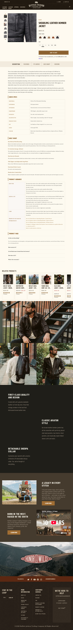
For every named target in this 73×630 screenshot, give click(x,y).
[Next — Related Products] (68, 284)
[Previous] (9, 27)
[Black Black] (57, 37)
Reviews (37, 597)
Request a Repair (39, 607)
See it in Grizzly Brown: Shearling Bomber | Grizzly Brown (39, 218)
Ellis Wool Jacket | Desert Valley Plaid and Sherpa (59, 287)
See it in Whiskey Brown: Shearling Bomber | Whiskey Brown (39, 222)
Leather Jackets (4, 7)
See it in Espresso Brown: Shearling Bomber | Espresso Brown (39, 220)
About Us (23, 595)
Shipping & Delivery (24, 611)
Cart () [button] (67, 1)
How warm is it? (12, 247)
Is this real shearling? (13, 238)
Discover (22, 7)
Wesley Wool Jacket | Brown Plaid (8, 287)
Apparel (16, 7)
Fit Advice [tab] (36, 64)
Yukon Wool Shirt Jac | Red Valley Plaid (46, 287)
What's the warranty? (13, 259)
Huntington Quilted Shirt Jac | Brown (20, 287)
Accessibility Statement (24, 618)
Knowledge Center (24, 601)
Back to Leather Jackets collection (33, 228)
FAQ (36, 600)
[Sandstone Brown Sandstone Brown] (49, 37)
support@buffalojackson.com (63, 596)
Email (4, 597)
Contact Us (7, 1)
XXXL (55, 45)
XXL (52, 45)
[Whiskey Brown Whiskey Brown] (53, 37)
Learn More (48, 503)
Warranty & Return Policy (39, 610)
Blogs (22, 597)
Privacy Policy (25, 604)
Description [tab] (16, 64)
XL (48, 45)
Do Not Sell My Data (40, 613)
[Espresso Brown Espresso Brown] (44, 37)
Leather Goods (10, 7)
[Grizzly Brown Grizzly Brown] (40, 37)
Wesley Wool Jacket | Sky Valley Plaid (33, 287)
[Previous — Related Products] (4, 286)
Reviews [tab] (57, 64)
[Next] (35, 27)
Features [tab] (26, 64)
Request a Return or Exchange (40, 603)
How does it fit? (12, 255)
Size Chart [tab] (46, 64)
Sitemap (23, 615)
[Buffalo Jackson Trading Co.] (36, 4)
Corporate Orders (24, 607)
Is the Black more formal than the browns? (19, 251)
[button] (7, 7)
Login (59, 1)
